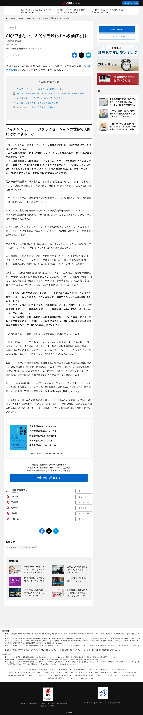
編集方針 (117, 672)
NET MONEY (72, 678)
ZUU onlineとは (30, 669)
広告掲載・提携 (80, 669)
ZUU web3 (83, 678)
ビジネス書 (11, 547)
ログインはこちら (117, 36)
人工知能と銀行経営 (28, 547)
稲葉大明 (14, 508)
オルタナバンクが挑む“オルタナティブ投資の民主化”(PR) (36, 11)
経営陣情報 (63, 669)
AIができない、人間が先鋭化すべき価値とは (37, 107)
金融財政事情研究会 (19, 49)
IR (71, 669)
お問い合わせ (93, 669)
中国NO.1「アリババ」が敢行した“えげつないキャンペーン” (44, 89)
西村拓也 (14, 502)
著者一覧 (104, 669)
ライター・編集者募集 (118, 669)
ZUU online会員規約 (131, 672)
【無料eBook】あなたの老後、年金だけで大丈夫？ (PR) (109, 11)
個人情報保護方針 (128, 675)
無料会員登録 (117, 29)
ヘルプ (92, 678)
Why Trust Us (106, 672)
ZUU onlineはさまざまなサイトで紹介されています (23, 672)
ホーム (19, 669)
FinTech (10, 28)
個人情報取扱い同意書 (56, 678)
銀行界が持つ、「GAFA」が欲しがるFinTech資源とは (42, 98)
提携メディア (49, 672)
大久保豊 (14, 497)
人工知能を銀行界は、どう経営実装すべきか (37, 103)
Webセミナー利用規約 (37, 675)
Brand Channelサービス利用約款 (60, 675)
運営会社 (53, 669)
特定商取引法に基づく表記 (84, 675)
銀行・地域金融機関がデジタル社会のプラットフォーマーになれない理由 (50, 93)
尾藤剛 (14, 513)
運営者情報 (43, 669)
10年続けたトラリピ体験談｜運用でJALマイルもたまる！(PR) (71, 11)
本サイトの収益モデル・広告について (85, 672)
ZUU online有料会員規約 (17, 675)
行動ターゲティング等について (108, 675)
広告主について (62, 672)
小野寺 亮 (15, 519)
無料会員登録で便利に (131, 3)
